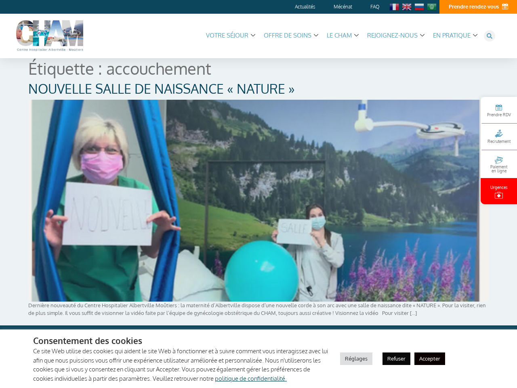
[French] (394, 6)
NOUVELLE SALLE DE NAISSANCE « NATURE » (161, 88)
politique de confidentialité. (251, 378)
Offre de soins (287, 35)
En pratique (452, 35)
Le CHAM (339, 35)
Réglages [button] (356, 358)
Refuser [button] (396, 358)
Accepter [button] (429, 358)
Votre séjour (227, 35)
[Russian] (419, 6)
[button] (489, 36)
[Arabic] (432, 6)
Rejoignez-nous (392, 35)
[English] (407, 6)
